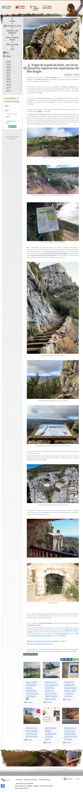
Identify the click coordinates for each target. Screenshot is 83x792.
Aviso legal (19, 779)
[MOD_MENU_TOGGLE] (21, 61)
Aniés (43, 114)
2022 (8, 73)
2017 (8, 87)
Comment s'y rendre (13, 25)
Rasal (64, 635)
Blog (7, 52)
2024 (8, 67)
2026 (8, 61)
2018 (8, 84)
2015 (8, 90)
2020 (8, 79)
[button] (62, 659)
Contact (12, 20)
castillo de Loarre (62, 634)
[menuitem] (12, 20)
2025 (8, 64)
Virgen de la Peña (44, 98)
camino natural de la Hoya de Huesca (40, 635)
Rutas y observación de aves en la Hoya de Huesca (44, 641)
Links (12, 49)
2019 (8, 82)
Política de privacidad (30, 779)
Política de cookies (44, 779)
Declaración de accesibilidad (24, 783)
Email (7, 117)
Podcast (8, 56)
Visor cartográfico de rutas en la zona (41, 644)
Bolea (55, 632)
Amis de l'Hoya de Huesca (12, 38)
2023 (8, 70)
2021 (8, 76)
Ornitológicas (50, 251)
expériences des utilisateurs (12, 31)
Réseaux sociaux (12, 44)
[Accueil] (2, 15)
